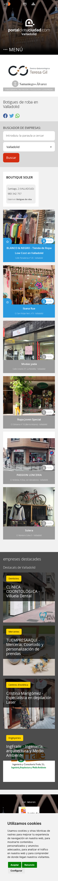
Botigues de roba (24, 199)
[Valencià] (6, 4)
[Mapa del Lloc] (33, 3)
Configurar (16, 870)
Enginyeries (15, 737)
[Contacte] (25, 3)
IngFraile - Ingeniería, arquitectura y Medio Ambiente (24, 751)
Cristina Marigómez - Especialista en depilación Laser (28, 697)
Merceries (14, 631)
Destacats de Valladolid (19, 568)
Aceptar (15, 864)
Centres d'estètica (18, 684)
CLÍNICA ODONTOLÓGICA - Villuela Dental (23, 591)
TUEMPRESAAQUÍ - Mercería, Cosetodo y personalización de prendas (24, 646)
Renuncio (29, 864)
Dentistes (14, 578)
